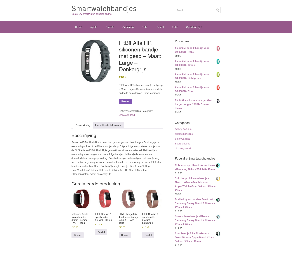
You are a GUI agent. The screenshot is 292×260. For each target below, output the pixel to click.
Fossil (160, 27)
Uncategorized (127, 115)
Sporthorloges (182, 143)
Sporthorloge (194, 27)
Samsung (128, 27)
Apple (93, 27)
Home (78, 27)
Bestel (125, 101)
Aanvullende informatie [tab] (108, 125)
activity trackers (183, 129)
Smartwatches (182, 138)
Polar (145, 27)
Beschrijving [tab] (83, 125)
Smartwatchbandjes (104, 8)
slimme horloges (184, 133)
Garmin (110, 27)
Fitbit (175, 27)
